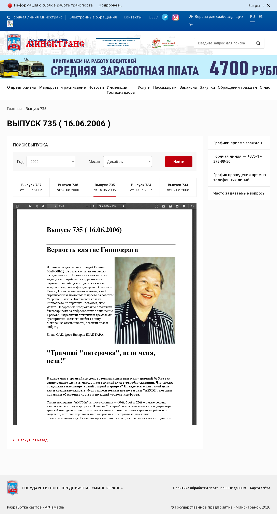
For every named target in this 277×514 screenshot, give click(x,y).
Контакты (133, 17)
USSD (153, 17)
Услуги (144, 87)
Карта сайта (260, 488)
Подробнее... (110, 5)
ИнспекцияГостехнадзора (121, 90)
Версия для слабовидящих (219, 16)
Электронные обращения (93, 17)
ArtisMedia (54, 507)
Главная (14, 108)
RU (252, 16)
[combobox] (51, 161)
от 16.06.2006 (104, 187)
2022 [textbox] (34, 161)
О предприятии (21, 87)
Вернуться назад (33, 440)
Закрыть (256, 5)
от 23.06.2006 (68, 187)
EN (261, 16)
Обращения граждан (237, 87)
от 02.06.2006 (178, 187)
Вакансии (188, 87)
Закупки (207, 87)
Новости (96, 87)
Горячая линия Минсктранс (36, 17)
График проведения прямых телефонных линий (239, 177)
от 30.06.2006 (31, 187)
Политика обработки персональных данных (209, 488)
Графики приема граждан (237, 142)
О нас (265, 87)
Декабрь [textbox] (115, 161)
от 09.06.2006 (141, 187)
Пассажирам (165, 87)
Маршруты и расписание (62, 87)
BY (191, 24)
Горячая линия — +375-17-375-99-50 (238, 159)
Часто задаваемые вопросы (239, 193)
